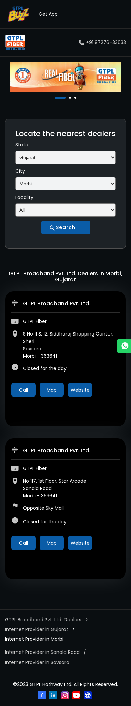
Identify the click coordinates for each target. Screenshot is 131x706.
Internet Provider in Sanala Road (42, 652)
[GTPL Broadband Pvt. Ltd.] (15, 42)
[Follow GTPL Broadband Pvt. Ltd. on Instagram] (65, 696)
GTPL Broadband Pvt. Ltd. (56, 303)
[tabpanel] (65, 77)
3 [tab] (76, 97)
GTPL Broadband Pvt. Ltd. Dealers (44, 619)
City (20, 171)
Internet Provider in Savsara (37, 662)
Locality (24, 197)
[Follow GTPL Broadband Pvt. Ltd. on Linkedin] (54, 696)
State (21, 144)
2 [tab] (61, 97)
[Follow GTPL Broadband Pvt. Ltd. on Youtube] (77, 696)
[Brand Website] (88, 696)
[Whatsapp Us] (124, 346)
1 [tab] (56, 97)
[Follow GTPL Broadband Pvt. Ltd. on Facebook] (43, 696)
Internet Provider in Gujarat (36, 629)
